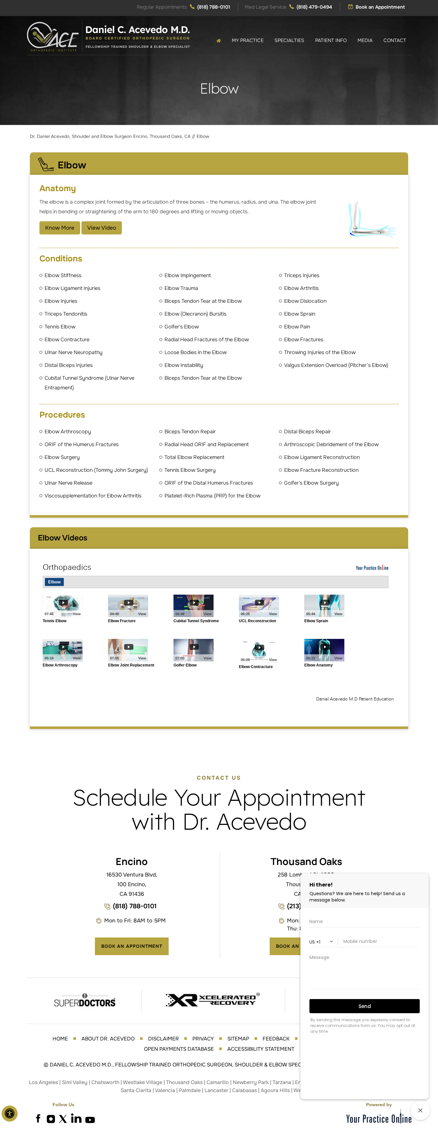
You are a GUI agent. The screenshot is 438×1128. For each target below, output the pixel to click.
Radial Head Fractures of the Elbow (206, 339)
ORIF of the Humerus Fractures (82, 444)
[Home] (218, 40)
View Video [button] (101, 228)
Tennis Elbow (60, 326)
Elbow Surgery (62, 457)
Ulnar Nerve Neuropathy (74, 352)
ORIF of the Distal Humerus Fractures (208, 482)
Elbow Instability (183, 365)
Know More (59, 228)
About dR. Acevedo (108, 1038)
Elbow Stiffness (63, 275)
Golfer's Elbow (181, 326)
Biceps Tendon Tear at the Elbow (203, 301)
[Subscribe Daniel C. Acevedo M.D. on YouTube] (89, 1118)
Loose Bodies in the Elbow (195, 352)
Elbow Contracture (67, 339)
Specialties (289, 40)
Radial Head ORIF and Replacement (206, 444)
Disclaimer (163, 1038)
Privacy (203, 1038)
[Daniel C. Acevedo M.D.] (108, 36)
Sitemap (238, 1038)
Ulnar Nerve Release (68, 482)
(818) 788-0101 (213, 7)
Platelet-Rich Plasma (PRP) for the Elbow (212, 495)
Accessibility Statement (260, 1049)
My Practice (248, 40)
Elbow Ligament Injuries (72, 288)
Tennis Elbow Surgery (190, 470)
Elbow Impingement (187, 275)
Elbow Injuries (61, 301)
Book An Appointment (131, 946)
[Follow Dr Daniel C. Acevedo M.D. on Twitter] (63, 1118)
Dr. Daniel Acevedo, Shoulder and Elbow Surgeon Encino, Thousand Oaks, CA (111, 136)
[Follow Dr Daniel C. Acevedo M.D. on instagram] (50, 1118)
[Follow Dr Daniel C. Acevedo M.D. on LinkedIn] (76, 1118)
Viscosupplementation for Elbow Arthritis (93, 495)
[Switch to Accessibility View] (10, 1114)
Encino (132, 861)
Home (60, 1038)
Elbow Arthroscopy (68, 431)
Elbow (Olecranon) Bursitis (195, 313)
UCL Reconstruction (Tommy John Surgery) (96, 470)
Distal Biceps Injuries (69, 365)
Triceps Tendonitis (66, 313)
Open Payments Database (179, 1049)
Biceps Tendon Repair (190, 431)
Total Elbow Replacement (194, 457)
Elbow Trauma (181, 288)
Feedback (276, 1038)
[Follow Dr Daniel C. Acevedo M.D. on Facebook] (37, 1118)
